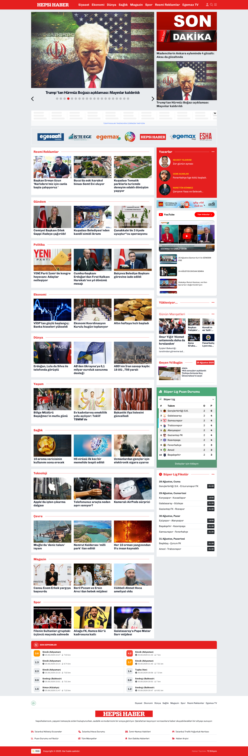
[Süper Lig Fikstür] (213, 474)
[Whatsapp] (33, 703)
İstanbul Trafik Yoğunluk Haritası (192, 731)
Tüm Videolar (203, 214)
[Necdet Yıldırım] (164, 161)
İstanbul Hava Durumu (93, 731)
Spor (149, 4)
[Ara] (211, 5)
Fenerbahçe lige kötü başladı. (190, 177)
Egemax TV (190, 4)
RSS (37, 751)
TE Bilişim (212, 751)
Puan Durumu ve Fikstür (46, 738)
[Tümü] (213, 151)
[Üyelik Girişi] (207, 5)
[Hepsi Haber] (53, 4)
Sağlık (123, 4)
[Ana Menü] (215, 5)
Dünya (111, 4)
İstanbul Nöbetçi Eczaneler (48, 731)
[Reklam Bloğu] (124, 136)
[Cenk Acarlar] (164, 175)
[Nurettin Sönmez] (164, 189)
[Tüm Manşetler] (213, 314)
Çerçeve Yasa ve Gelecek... (188, 191)
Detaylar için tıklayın (186, 463)
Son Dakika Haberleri (138, 738)
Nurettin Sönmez (183, 187)
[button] (32, 99)
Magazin (136, 4)
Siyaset (83, 4)
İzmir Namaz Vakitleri (140, 731)
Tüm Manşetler (89, 738)
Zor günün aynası (183, 163)
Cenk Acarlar (181, 174)
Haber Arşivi (182, 738)
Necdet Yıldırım (182, 160)
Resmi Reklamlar (167, 4)
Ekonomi (98, 4)
